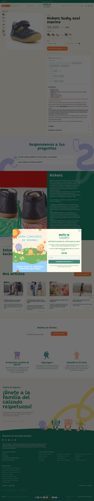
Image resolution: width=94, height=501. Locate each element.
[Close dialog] (79, 230)
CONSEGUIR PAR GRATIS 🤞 (64, 262)
